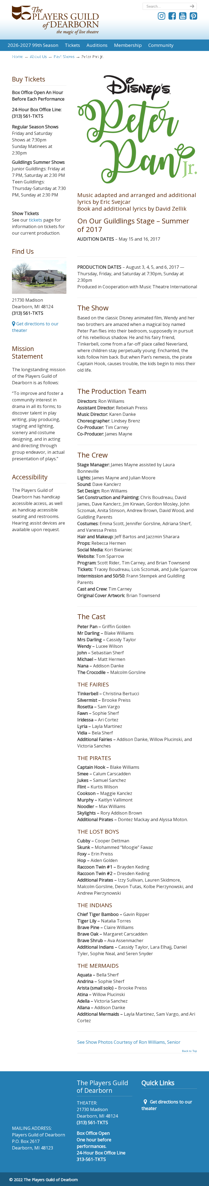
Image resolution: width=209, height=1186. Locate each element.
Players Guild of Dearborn (55, 18)
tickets (35, 220)
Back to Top (189, 1051)
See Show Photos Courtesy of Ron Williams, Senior (128, 1042)
